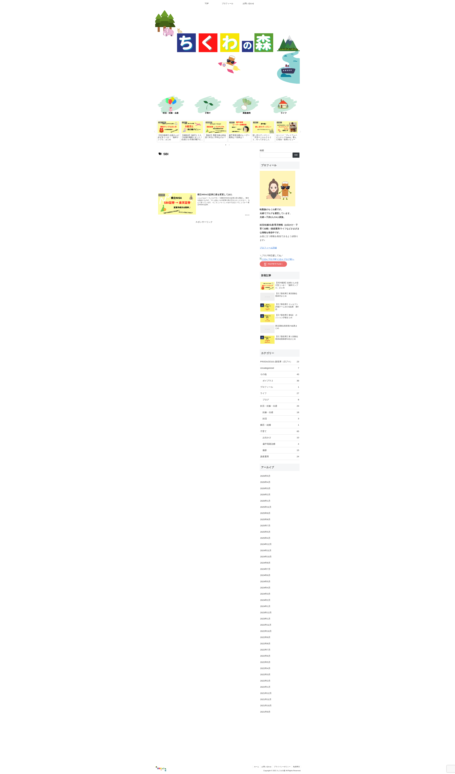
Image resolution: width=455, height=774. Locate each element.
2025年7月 (265, 525)
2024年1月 (265, 606)
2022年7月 (265, 650)
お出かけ (281, 437)
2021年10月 (266, 705)
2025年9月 (265, 513)
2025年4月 (265, 538)
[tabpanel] (168, 131)
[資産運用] (246, 105)
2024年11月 (265, 550)
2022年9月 (265, 637)
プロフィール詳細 (268, 248)
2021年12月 (266, 693)
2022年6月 (265, 656)
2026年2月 (265, 494)
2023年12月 (266, 612)
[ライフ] (284, 105)
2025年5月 (265, 532)
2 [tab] (229, 145)
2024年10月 (266, 556)
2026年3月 (265, 488)
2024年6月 (265, 575)
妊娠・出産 (281, 412)
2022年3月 (265, 674)
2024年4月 (265, 587)
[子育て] (209, 105)
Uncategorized (279, 368)
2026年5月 (265, 476)
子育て (279, 431)
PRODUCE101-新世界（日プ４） (279, 361)
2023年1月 (265, 619)
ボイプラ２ (281, 381)
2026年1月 (265, 501)
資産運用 (279, 456)
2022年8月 (265, 643)
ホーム (256, 767)
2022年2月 (265, 681)
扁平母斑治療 (281, 444)
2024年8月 (265, 563)
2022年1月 (265, 687)
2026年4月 (265, 482)
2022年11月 (265, 625)
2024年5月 (265, 581)
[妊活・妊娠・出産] (171, 105)
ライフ (279, 393)
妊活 (281, 418)
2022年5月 (265, 662)
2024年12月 (266, 544)
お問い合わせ (266, 767)
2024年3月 (265, 594)
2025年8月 (265, 519)
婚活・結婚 (279, 425)
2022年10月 (266, 631)
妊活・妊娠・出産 (279, 406)
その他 (279, 374)
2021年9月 (265, 712)
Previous (155, 132)
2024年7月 (265, 569)
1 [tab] (226, 145)
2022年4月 (265, 668)
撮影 (281, 450)
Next (300, 132)
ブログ (281, 399)
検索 (262, 150)
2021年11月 (265, 699)
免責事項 (296, 767)
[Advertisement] (204, 174)
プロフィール (279, 387)
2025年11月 (265, 507)
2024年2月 (265, 600)
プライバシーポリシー (282, 767)
